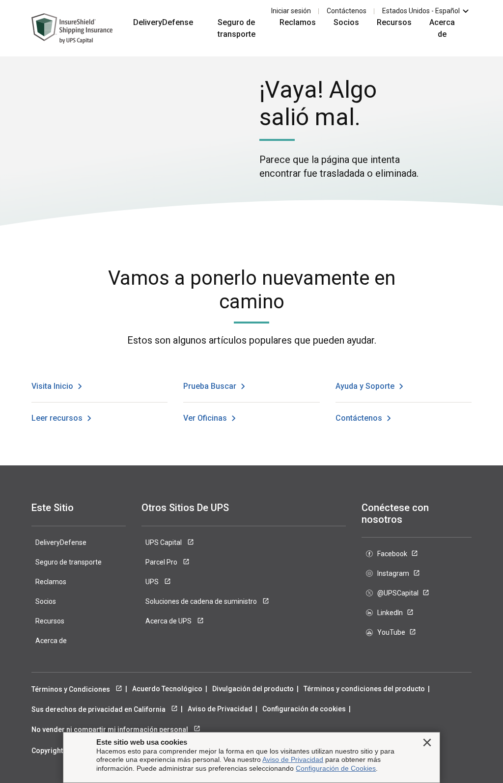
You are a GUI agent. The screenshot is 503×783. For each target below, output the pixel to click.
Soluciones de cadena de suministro (201, 601)
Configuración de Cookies (336, 768)
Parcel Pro (162, 562)
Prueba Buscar (209, 386)
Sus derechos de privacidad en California (99, 709)
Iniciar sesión (291, 11)
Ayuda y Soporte (364, 386)
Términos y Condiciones (71, 689)
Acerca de (442, 28)
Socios (346, 22)
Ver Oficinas (205, 418)
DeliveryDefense (163, 22)
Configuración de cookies (304, 709)
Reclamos (297, 22)
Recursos (394, 22)
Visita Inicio (52, 386)
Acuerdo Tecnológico (167, 689)
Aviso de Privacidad (220, 709)
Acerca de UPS (169, 621)
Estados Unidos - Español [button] (421, 11)
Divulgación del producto (253, 689)
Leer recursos (57, 418)
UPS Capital (164, 542)
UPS (152, 582)
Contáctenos (346, 11)
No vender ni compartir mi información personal (110, 729)
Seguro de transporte (236, 28)
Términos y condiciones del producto (364, 689)
